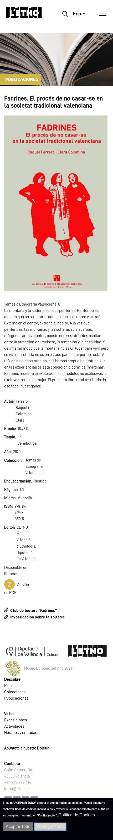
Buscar (65, 14)
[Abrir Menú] (102, 13)
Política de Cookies (77, 815)
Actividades (14, 726)
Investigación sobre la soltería (37, 617)
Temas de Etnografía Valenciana (34, 466)
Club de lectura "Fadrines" (33, 610)
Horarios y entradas (20, 733)
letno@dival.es (16, 789)
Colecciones (14, 692)
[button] (55, 203)
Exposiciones (15, 720)
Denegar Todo (50, 826)
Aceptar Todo (18, 826)
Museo (10, 686)
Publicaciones (16, 698)
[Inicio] (24, 15)
